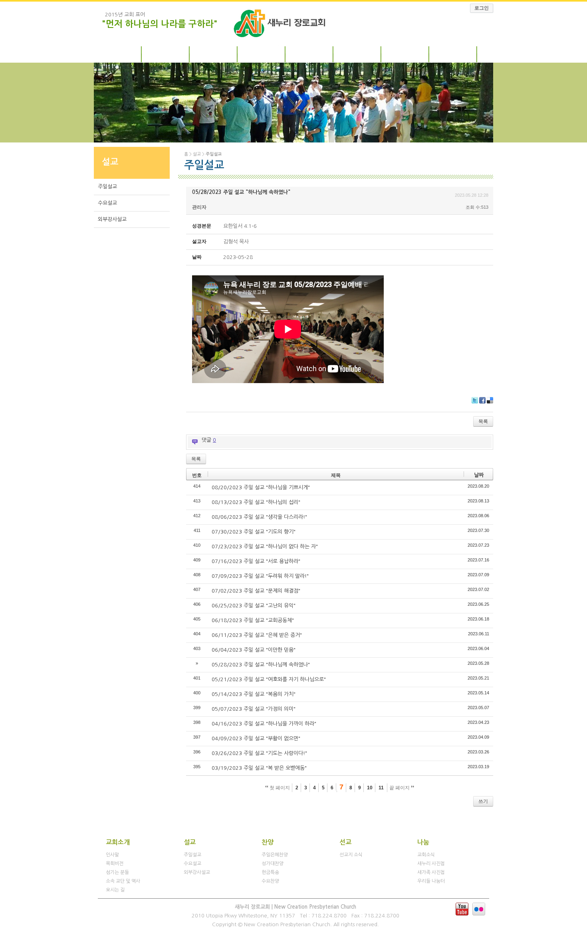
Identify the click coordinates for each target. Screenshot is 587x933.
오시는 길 (115, 890)
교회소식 (426, 854)
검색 (191, 801)
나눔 (405, 53)
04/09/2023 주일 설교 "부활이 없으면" (256, 738)
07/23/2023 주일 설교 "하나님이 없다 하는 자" (265, 546)
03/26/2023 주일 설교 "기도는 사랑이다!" (259, 753)
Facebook (482, 400)
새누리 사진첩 (431, 863)
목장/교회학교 (309, 53)
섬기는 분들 (117, 872)
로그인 (481, 8)
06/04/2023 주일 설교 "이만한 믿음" (253, 649)
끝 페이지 (400, 788)
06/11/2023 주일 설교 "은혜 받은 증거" (257, 635)
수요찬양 (270, 881)
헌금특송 (270, 872)
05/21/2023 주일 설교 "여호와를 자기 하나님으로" (269, 679)
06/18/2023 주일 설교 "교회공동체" (253, 620)
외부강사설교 (112, 219)
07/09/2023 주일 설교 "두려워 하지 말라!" (260, 576)
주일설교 (107, 186)
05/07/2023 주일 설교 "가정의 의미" (253, 709)
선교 (357, 53)
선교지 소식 (351, 854)
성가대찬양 (273, 863)
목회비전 (114, 863)
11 (381, 788)
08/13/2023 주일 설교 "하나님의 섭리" (256, 502)
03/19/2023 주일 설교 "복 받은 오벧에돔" (259, 768)
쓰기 (483, 801)
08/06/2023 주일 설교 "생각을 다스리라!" (259, 517)
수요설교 (107, 203)
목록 (483, 421)
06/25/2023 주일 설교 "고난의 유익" (253, 605)
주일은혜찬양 (275, 854)
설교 (213, 53)
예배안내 (166, 53)
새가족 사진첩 (431, 872)
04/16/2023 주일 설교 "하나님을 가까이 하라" (264, 723)
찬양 (261, 53)
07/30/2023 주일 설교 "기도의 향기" (253, 531)
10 (370, 788)
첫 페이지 (279, 788)
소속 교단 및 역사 (123, 881)
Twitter (475, 400)
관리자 (199, 207)
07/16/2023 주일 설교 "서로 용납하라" (256, 561)
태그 (203, 801)
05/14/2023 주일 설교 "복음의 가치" (253, 694)
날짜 (479, 475)
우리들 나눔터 (431, 881)
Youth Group (453, 53)
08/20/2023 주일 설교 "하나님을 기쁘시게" (261, 487)
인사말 (112, 854)
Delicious (490, 400)
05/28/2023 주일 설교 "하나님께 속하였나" (241, 192)
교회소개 (118, 53)
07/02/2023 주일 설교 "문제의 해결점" (256, 590)
